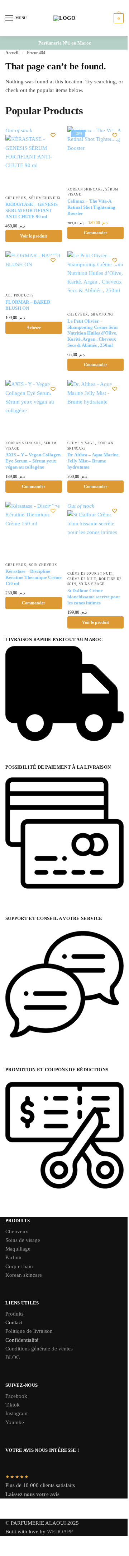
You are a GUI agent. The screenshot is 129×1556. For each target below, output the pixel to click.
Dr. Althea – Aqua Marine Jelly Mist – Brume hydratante (93, 461)
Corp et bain (19, 1266)
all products (19, 295)
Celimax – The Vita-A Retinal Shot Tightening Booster (91, 207)
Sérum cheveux (45, 198)
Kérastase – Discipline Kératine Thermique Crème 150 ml (33, 577)
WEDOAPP (60, 1531)
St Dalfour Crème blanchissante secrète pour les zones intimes (93, 597)
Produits (14, 1314)
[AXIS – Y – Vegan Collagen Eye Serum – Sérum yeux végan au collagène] (33, 408)
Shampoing (102, 314)
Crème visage (81, 443)
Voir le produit (33, 236)
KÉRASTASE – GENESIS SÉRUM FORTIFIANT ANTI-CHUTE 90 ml (31, 210)
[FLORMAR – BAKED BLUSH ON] (33, 270)
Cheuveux (16, 198)
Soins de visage (22, 1240)
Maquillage (17, 1249)
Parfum (13, 1257)
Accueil (11, 52)
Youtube (14, 1422)
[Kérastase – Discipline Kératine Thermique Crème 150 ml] (33, 530)
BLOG (12, 1357)
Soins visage (92, 584)
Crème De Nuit (81, 579)
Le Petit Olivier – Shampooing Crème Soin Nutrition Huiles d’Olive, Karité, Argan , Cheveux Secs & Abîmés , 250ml (92, 333)
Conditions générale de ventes (39, 1349)
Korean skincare (23, 1275)
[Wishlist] (53, 135)
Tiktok (12, 1405)
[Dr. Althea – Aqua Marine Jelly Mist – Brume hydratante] (95, 408)
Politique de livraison (29, 1331)
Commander (95, 232)
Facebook (16, 1396)
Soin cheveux (43, 565)
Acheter (34, 327)
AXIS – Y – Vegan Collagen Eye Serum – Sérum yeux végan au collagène (33, 461)
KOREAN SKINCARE (85, 189)
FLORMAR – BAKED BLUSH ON (27, 305)
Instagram (16, 1413)
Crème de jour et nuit (90, 573)
